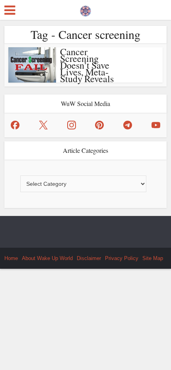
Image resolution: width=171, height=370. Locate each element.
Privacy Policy (121, 258)
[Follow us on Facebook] (15, 125)
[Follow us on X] (43, 125)
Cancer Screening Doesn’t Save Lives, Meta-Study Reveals (87, 65)
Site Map (152, 258)
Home (11, 258)
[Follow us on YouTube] (156, 125)
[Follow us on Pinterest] (99, 125)
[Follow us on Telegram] (127, 125)
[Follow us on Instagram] (71, 125)
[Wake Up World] (85, 9)
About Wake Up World (47, 258)
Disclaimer (89, 258)
